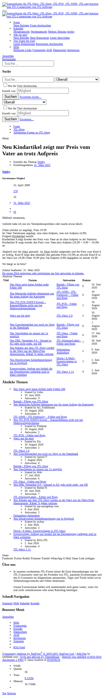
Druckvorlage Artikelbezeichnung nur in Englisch (43, 518)
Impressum (19, 638)
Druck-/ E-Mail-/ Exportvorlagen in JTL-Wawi (67, 361)
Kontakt (35, 603)
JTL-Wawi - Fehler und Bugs (67, 335)
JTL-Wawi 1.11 (65, 371)
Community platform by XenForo (38, 653)
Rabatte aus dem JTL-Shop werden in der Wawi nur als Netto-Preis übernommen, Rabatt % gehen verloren (32, 351)
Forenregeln (20, 625)
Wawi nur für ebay (20, 315)
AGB (16, 634)
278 (15, 191)
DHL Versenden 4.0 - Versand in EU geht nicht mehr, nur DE (31, 342)
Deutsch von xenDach (81, 656)
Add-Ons (81, 653)
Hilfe (16, 603)
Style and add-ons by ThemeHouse (39, 656)
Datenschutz (20, 631)
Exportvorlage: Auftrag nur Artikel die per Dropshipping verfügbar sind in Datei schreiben (31, 371)
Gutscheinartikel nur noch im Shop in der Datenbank (45, 453)
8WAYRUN (53, 659)
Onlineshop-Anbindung (63, 351)
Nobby (41, 161)
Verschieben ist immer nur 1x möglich (37, 469)
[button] (4, 11)
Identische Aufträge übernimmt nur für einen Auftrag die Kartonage (32, 295)
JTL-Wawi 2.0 (65, 315)
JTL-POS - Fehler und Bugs (67, 305)
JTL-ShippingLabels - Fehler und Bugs (69, 342)
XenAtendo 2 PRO (13, 659)
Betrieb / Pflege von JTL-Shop (30, 401)
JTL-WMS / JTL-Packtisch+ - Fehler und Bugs (67, 294)
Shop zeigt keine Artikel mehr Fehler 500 (39, 389)
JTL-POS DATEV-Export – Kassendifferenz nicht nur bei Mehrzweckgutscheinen (28, 305)
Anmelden (8, 616)
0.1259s (29, 678)
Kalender (25, 603)
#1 (14, 211)
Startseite (7, 603)
